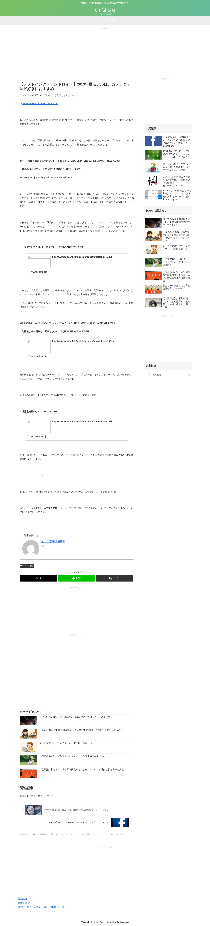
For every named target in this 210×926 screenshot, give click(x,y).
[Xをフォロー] (43, 547)
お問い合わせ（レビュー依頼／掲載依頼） (40, 907)
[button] (114, 578)
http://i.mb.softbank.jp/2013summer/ (40, 103)
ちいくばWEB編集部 (53, 541)
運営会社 (22, 902)
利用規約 (22, 898)
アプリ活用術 (28, 566)
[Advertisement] (105, 50)
